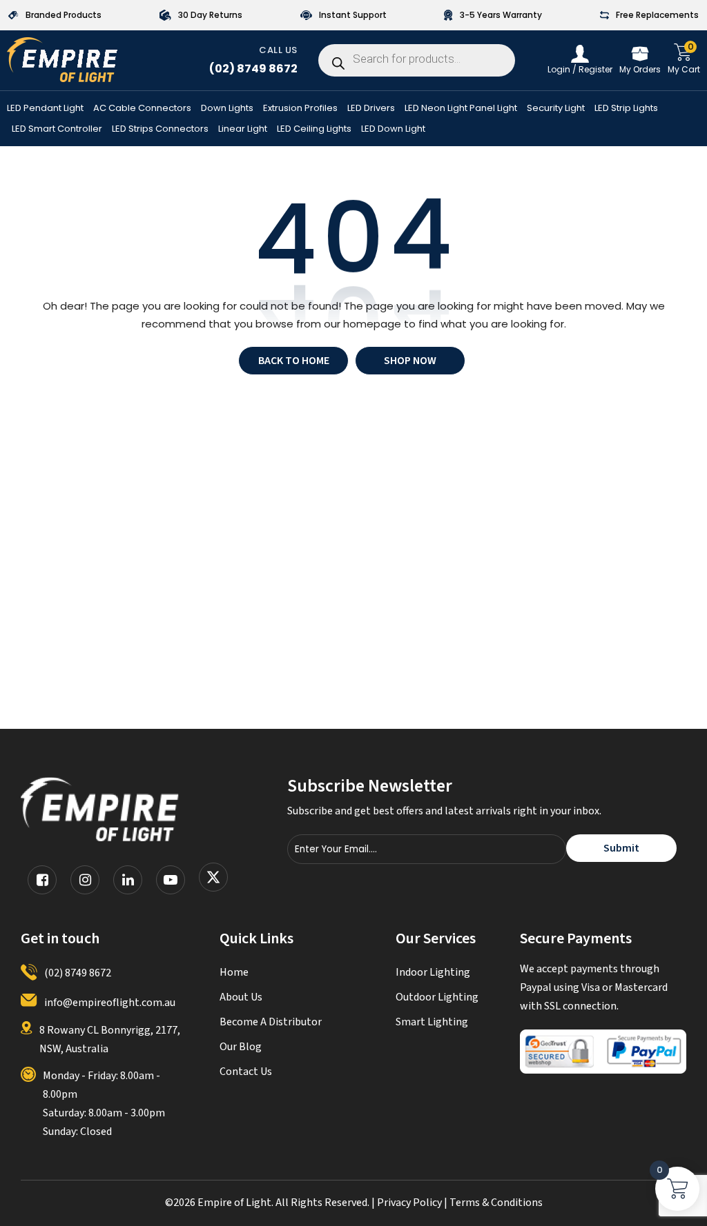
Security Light (556, 108)
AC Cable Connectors (142, 108)
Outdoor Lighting (437, 997)
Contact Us (246, 1071)
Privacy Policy (409, 1202)
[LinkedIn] (127, 879)
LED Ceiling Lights (314, 129)
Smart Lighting (432, 1021)
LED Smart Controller (57, 129)
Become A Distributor (271, 1021)
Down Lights (227, 108)
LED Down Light (393, 129)
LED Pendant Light (45, 108)
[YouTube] (170, 879)
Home (234, 972)
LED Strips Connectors (160, 129)
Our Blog (241, 1046)
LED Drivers (371, 108)
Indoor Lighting (433, 972)
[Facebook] (42, 879)
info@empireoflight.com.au (109, 1002)
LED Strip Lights (626, 108)
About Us (241, 997)
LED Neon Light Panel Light (461, 108)
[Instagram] (85, 879)
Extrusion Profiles (300, 108)
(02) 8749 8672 (253, 69)
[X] (213, 880)
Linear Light (242, 129)
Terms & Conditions (496, 1202)
